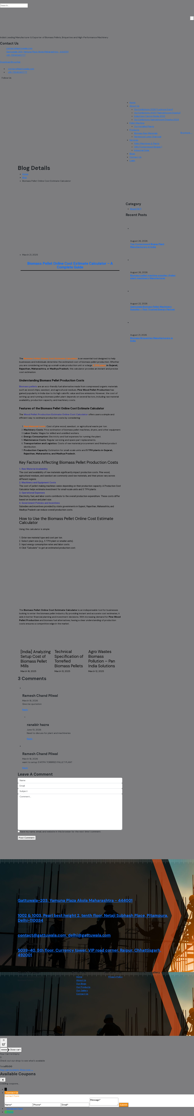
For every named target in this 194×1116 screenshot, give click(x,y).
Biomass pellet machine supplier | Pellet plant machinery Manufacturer (153, 277)
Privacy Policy (115, 976)
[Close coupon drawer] (3, 1080)
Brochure (186, 132)
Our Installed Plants (144, 126)
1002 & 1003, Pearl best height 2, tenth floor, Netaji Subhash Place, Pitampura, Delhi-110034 (93, 918)
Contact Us (135, 157)
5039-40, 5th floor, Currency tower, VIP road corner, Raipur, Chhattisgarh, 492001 (89, 953)
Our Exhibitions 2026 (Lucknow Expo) (153, 109)
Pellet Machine (137, 123)
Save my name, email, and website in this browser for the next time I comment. (60, 831)
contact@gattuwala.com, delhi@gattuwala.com (64, 935)
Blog (24, 177)
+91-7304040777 (15, 55)
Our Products (83, 987)
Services (134, 140)
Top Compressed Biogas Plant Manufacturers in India (147, 245)
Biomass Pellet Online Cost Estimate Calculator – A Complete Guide (70, 265)
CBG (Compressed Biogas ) (148, 146)
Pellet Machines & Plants (146, 143)
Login (132, 160)
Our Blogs (81, 983)
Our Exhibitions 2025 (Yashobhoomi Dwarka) (157, 112)
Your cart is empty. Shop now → (16, 1069)
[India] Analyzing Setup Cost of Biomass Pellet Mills (36, 659)
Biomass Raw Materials (146, 133)
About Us (134, 105)
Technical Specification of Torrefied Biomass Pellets (69, 659)
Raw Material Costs (34, 426)
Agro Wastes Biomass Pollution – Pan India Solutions (101, 659)
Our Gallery (82, 990)
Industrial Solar (141, 150)
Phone (10, 1111)
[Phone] (6, 1111)
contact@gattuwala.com (19, 48)
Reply (25, 709)
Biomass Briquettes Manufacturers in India (151, 339)
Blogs (132, 153)
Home (132, 102)
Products (134, 129)
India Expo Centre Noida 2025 (149, 116)
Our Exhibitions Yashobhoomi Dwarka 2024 (156, 119)
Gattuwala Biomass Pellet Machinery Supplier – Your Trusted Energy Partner (152, 308)
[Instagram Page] (6, 1108)
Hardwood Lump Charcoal (147, 136)
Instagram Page (15, 1108)
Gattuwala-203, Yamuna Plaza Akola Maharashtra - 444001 (37, 51)
